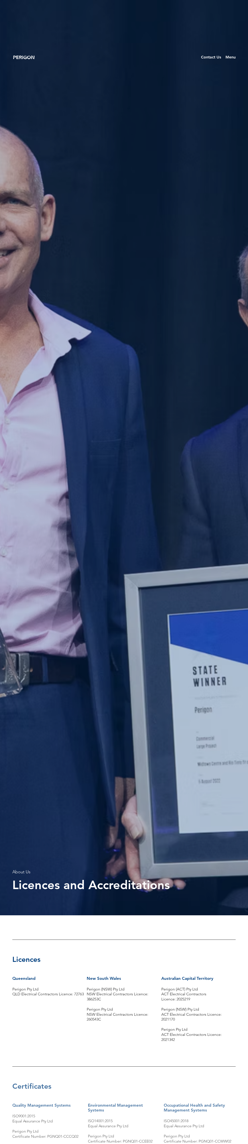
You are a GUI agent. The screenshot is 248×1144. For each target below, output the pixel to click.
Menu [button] (230, 57)
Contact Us (211, 57)
